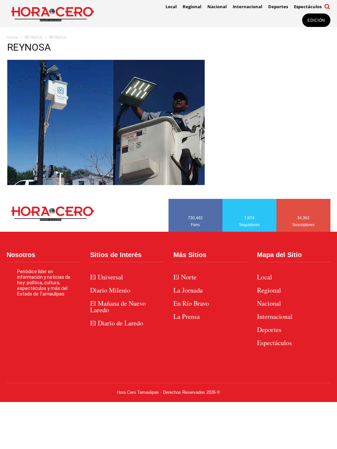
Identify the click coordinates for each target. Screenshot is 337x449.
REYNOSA (33, 37)
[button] (327, 7)
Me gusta (195, 201)
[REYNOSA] (106, 183)
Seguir (249, 201)
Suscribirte (304, 201)
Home (12, 37)
